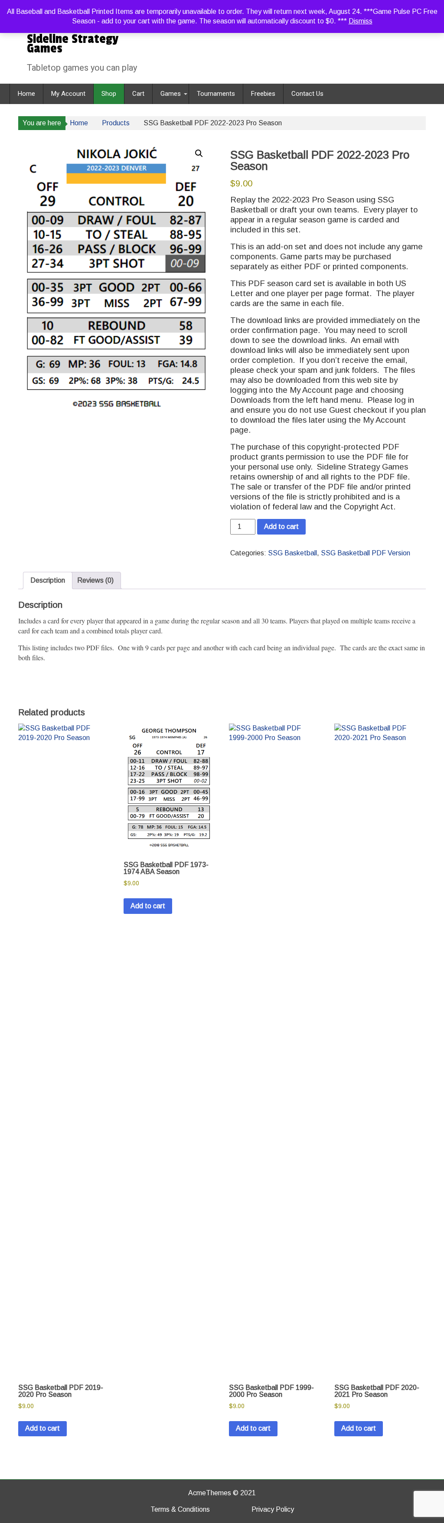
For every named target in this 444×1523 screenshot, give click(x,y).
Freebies (263, 94)
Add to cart (281, 526)
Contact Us (307, 94)
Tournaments (216, 94)
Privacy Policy (272, 1509)
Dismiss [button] (360, 21)
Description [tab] (47, 580)
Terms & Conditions (180, 1509)
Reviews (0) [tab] (95, 580)
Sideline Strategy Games (72, 43)
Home (26, 94)
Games (170, 94)
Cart (138, 94)
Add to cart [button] (42, 1428)
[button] (199, 153)
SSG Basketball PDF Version (365, 553)
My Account (68, 94)
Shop (108, 94)
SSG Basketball (292, 553)
